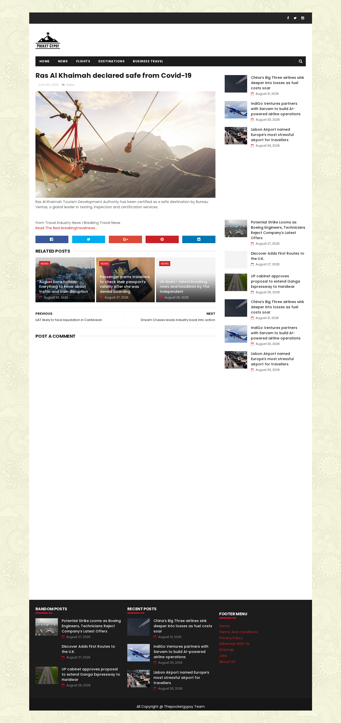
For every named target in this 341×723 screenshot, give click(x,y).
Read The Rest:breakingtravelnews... (66, 227)
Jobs (223, 655)
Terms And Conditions (238, 631)
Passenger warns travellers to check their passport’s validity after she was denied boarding (125, 284)
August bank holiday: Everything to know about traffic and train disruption (63, 286)
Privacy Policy (231, 637)
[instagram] (303, 18)
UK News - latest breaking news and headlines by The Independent (184, 286)
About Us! (227, 661)
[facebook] (288, 18)
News (63, 61)
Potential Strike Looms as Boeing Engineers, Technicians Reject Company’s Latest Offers (278, 230)
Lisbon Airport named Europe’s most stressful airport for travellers (272, 134)
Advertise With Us (234, 643)
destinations (111, 61)
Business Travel (148, 61)
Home (44, 61)
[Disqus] (125, 403)
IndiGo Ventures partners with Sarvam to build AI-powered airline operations (276, 108)
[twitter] (295, 18)
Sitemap (226, 649)
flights (83, 61)
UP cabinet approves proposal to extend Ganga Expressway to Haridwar (275, 281)
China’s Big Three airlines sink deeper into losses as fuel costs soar (277, 83)
